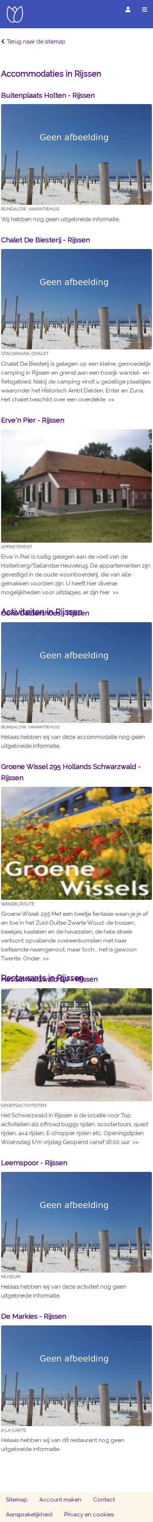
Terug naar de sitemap (36, 41)
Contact (104, 1499)
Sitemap (16, 1499)
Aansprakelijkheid (29, 1514)
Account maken (60, 1499)
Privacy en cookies (89, 1514)
